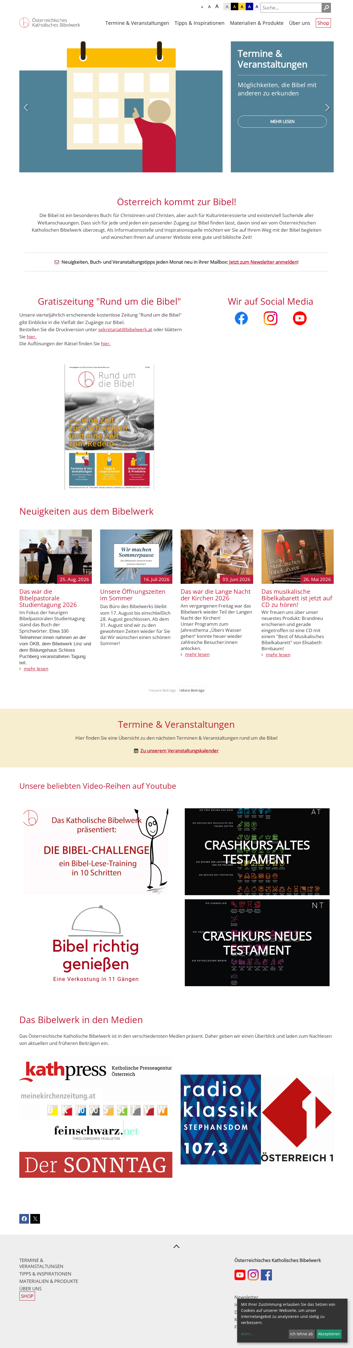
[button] (25, 107)
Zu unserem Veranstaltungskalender (179, 750)
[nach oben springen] (176, 1246)
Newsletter (246, 1297)
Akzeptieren (329, 1333)
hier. (106, 343)
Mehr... (247, 1333)
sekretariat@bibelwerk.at (125, 329)
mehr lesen (36, 668)
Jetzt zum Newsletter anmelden (263, 262)
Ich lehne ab (301, 1333)
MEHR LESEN (282, 123)
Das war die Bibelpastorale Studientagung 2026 (48, 598)
